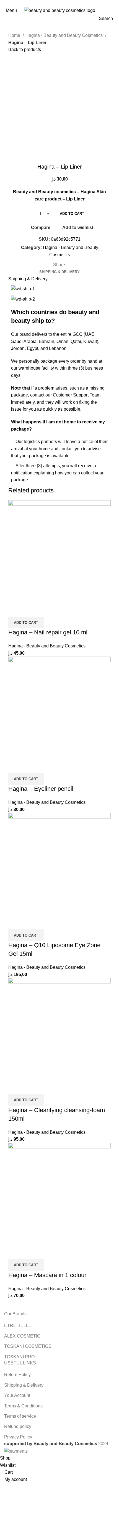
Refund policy (17, 1426)
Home (14, 35)
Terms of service (20, 1416)
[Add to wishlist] (45, 610)
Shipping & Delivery (23, 1385)
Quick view (30, 610)
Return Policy (17, 1374)
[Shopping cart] (114, 10)
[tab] (59, 272)
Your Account (17, 1395)
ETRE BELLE (18, 1325)
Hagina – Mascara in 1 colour (47, 1275)
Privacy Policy (18, 1437)
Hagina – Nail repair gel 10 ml (47, 632)
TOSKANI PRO (19, 1356)
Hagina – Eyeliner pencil (40, 788)
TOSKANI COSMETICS (27, 1346)
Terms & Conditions (23, 1406)
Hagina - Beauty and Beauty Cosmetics (64, 35)
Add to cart (72, 214)
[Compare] (15, 610)
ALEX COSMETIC (22, 1336)
